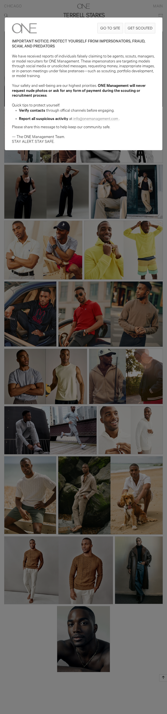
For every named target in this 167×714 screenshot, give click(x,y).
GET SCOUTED (140, 28)
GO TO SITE (110, 28)
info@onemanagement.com (95, 119)
